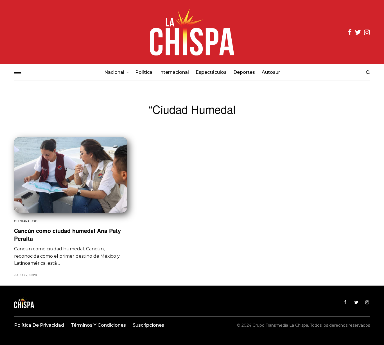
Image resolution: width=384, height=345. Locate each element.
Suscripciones (148, 325)
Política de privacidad (39, 325)
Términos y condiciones (98, 325)
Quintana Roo (25, 221)
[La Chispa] (192, 31)
